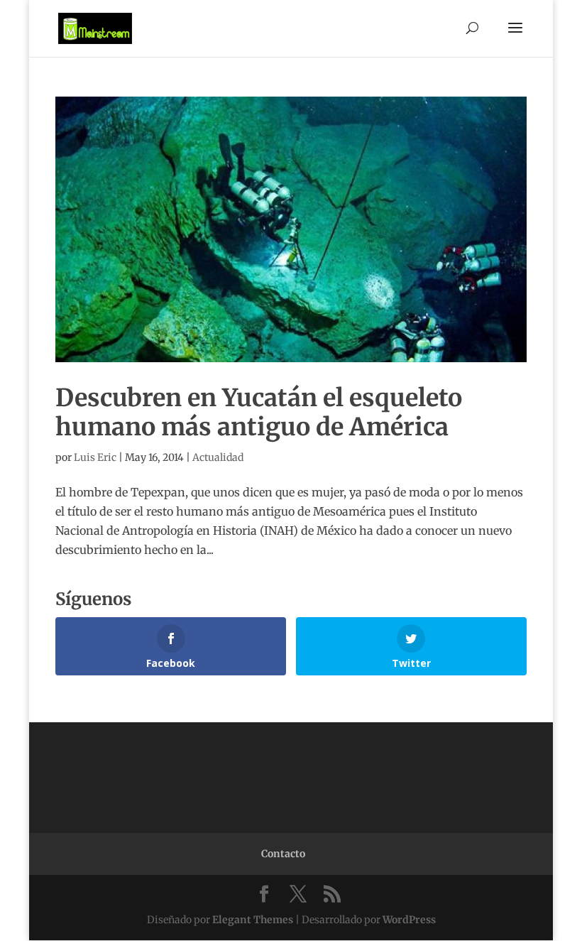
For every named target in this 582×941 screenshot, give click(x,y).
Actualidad (217, 457)
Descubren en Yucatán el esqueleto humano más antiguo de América (258, 412)
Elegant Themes (252, 919)
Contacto (283, 853)
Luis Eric (95, 457)
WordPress (409, 919)
